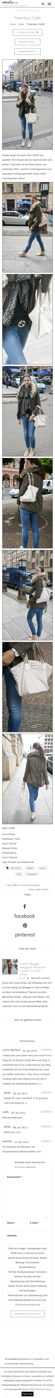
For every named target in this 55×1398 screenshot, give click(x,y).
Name (11, 1222)
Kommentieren (26, 51)
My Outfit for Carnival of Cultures (22, 885)
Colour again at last (39, 889)
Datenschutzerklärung (39, 1389)
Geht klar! (27, 1393)
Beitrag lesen (27, 42)
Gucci (42, 868)
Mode (21, 24)
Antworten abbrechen (25, 1167)
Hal (19, 874)
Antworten (46, 1050)
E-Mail (34, 1222)
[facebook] (20, 978)
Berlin (30, 868)
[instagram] (24, 978)
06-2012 (16, 868)
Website (12, 1235)
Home (13, 24)
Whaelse (32, 874)
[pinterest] (28, 978)
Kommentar (14, 1176)
